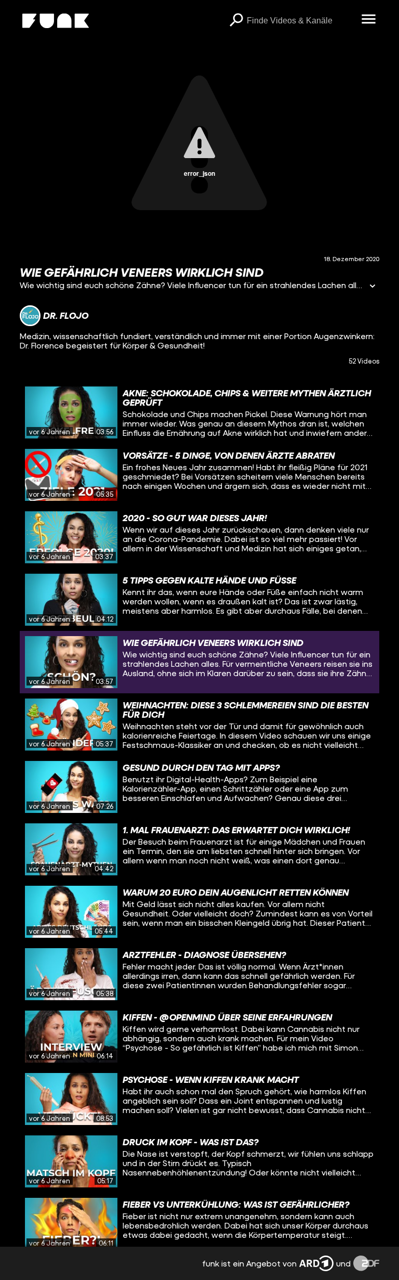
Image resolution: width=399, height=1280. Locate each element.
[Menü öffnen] (368, 20)
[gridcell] (199, 412)
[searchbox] (300, 20)
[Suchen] (236, 21)
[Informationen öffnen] (372, 286)
